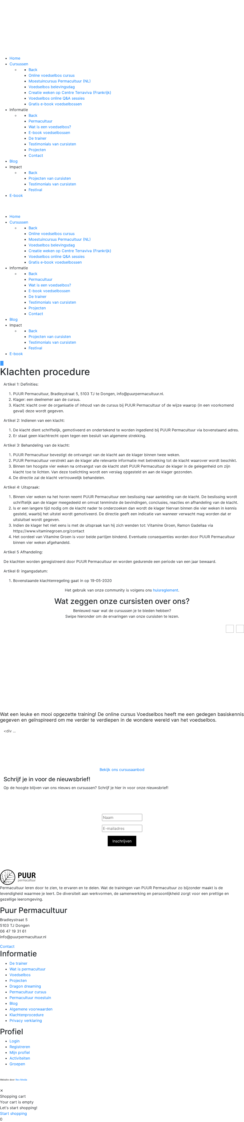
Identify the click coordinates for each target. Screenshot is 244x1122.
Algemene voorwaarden (31, 1009)
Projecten (18, 980)
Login (15, 1041)
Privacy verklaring (26, 1020)
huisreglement (165, 590)
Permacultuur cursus (28, 991)
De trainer (18, 963)
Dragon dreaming (25, 986)
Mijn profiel (20, 1052)
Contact (7, 946)
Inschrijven (122, 841)
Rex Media (21, 1079)
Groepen (17, 1063)
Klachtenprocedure (27, 1014)
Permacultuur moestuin (30, 997)
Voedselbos (20, 974)
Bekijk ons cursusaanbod (122, 769)
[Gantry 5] (122, 27)
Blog (14, 1003)
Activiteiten (20, 1058)
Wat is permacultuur (28, 969)
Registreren (20, 1046)
